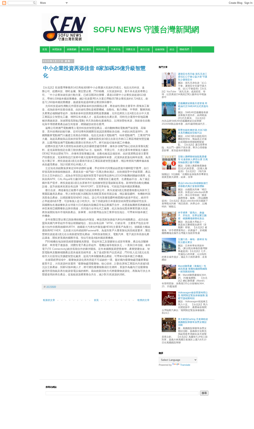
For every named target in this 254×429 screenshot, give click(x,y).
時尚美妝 (101, 49)
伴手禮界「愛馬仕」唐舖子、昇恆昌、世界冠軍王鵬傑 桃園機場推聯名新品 (192, 215)
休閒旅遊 (57, 49)
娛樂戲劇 (71, 49)
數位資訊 (86, 49)
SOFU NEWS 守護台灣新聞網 (146, 29)
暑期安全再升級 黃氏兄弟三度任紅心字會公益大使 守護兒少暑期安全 (192, 77)
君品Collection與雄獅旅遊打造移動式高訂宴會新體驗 (193, 184)
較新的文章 (49, 300)
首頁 (44, 49)
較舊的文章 (143, 300)
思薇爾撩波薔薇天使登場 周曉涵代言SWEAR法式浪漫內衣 (193, 106)
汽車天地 (115, 49)
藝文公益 (145, 49)
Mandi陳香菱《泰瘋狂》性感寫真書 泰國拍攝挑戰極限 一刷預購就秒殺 (192, 269)
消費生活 (130, 49)
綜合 (172, 49)
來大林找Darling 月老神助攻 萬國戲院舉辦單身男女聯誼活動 (193, 322)
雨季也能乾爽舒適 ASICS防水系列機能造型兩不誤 (192, 131)
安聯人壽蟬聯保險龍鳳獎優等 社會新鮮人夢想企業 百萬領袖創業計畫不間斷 (193, 159)
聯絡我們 (184, 49)
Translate (185, 365)
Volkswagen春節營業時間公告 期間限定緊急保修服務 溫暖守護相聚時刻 (193, 295)
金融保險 (160, 49)
